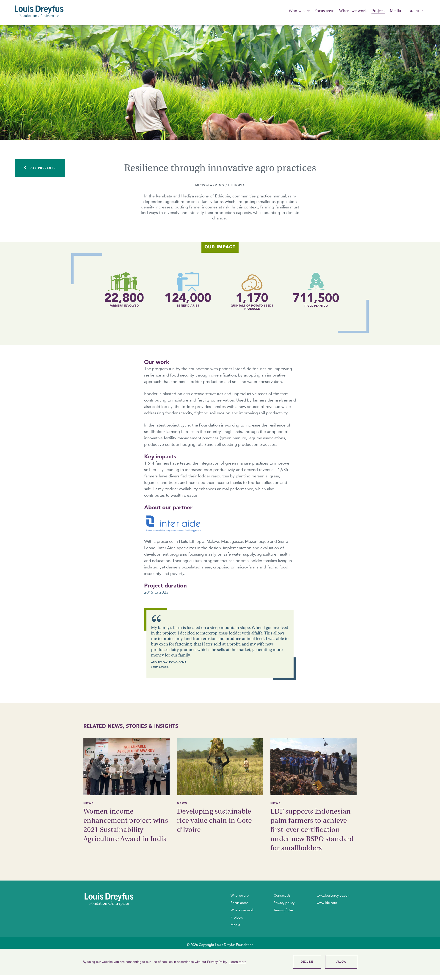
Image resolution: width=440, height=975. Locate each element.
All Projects (42, 167)
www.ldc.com (327, 902)
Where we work (353, 10)
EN (411, 11)
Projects (378, 10)
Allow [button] (341, 961)
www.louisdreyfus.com (333, 895)
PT (423, 11)
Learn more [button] (237, 962)
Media (235, 924)
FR (417, 11)
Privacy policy (284, 902)
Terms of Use (283, 910)
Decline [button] (307, 961)
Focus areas (324, 10)
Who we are (299, 10)
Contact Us (282, 895)
